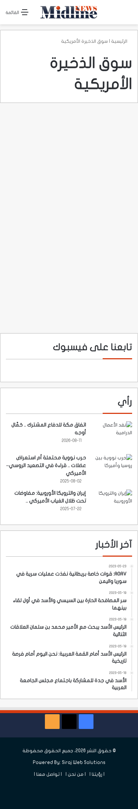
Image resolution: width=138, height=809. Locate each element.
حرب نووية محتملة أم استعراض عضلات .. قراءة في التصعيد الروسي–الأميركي (46, 465)
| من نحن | (76, 774)
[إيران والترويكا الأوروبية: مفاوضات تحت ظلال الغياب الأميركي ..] (112, 503)
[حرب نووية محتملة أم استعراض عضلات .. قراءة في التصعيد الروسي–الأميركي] (112, 468)
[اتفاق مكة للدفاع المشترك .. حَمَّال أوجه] (112, 435)
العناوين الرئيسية (107, 126)
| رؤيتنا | (97, 774)
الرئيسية (119, 41)
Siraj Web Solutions (84, 762)
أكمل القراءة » (102, 301)
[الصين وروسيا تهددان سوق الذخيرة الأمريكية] (69, 216)
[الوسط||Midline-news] (69, 12)
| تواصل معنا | (48, 774)
